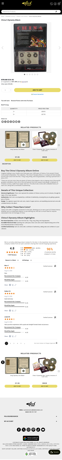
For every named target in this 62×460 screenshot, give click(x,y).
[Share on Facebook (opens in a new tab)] (10, 285)
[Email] (8, 121)
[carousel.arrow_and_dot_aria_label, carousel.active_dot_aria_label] (24, 74)
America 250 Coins (47, 444)
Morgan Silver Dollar (30, 449)
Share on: (4, 119)
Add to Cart (17, 160)
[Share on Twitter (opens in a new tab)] (13, 285)
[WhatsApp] (10, 121)
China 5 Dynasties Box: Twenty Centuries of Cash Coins (45, 150)
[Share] (19, 121)
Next (59, 47)
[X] (5, 121)
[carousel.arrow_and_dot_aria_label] (27, 74)
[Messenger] (13, 121)
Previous (2, 47)
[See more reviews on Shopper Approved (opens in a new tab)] (15, 285)
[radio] (31, 247)
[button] (31, 82)
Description (6, 164)
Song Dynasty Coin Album (17, 149)
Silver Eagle (52, 449)
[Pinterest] (16, 121)
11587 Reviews (14, 255)
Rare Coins (37, 444)
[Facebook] (2, 121)
